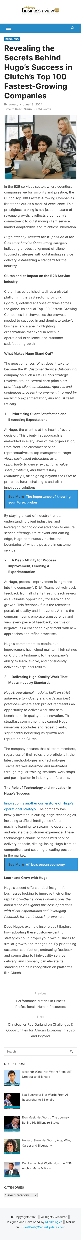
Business (12, 39)
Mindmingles (53, 1222)
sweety (13, 104)
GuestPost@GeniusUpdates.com (43, 1227)
